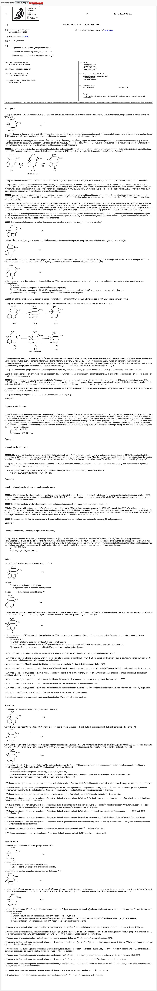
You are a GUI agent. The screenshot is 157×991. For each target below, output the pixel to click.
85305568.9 (25, 36)
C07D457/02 (109, 30)
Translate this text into (8, 3)
